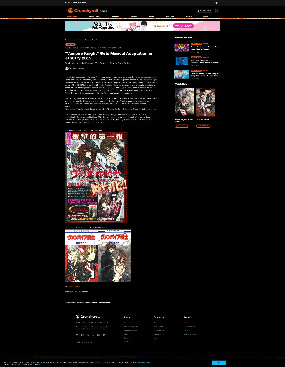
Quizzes (134, 16)
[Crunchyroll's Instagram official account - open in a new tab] (87, 334)
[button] (85, 342)
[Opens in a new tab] (142, 26)
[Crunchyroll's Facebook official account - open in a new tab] (82, 334)
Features (115, 16)
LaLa (154, 77)
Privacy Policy (145, 362)
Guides (151, 16)
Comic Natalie (74, 286)
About (205, 16)
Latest (94, 40)
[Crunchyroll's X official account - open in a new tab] (93, 334)
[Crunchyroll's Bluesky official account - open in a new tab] (103, 334)
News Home (85, 40)
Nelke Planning (106, 85)
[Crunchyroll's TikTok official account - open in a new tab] (98, 334)
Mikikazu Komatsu (77, 68)
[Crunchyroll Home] (88, 318)
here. (38, 364)
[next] (215, 103)
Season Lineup (94, 16)
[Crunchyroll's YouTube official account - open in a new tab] (77, 334)
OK (219, 363)
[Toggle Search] (217, 11)
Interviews (170, 16)
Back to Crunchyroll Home (75, 2)
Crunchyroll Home (71, 40)
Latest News (72, 16)
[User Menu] (216, 2)
